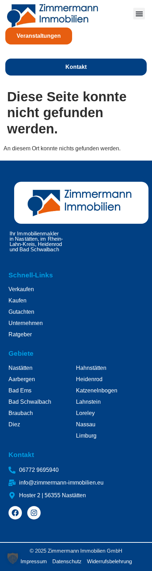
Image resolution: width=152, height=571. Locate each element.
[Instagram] (34, 512)
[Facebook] (15, 512)
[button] (139, 13)
